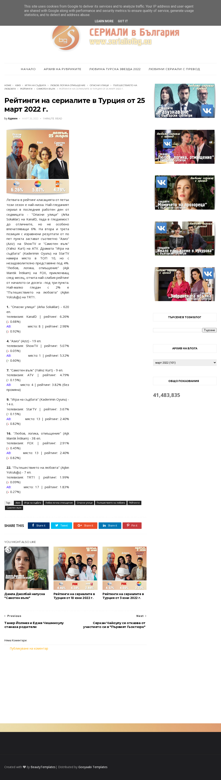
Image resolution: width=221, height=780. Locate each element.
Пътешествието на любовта (111, 502)
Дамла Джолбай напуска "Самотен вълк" (24, 596)
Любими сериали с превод (174, 69)
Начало (28, 69)
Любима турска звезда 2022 (115, 69)
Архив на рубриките (62, 69)
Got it (123, 21)
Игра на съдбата (35, 85)
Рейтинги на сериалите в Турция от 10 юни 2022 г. (74, 596)
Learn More (104, 21)
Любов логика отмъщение (67, 85)
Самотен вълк (46, 88)
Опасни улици (99, 85)
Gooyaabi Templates (92, 767)
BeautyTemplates (43, 767)
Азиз (18, 85)
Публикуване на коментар (29, 648)
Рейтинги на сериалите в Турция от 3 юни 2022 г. (123, 596)
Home (7, 85)
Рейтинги (26, 88)
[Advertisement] (75, 687)
